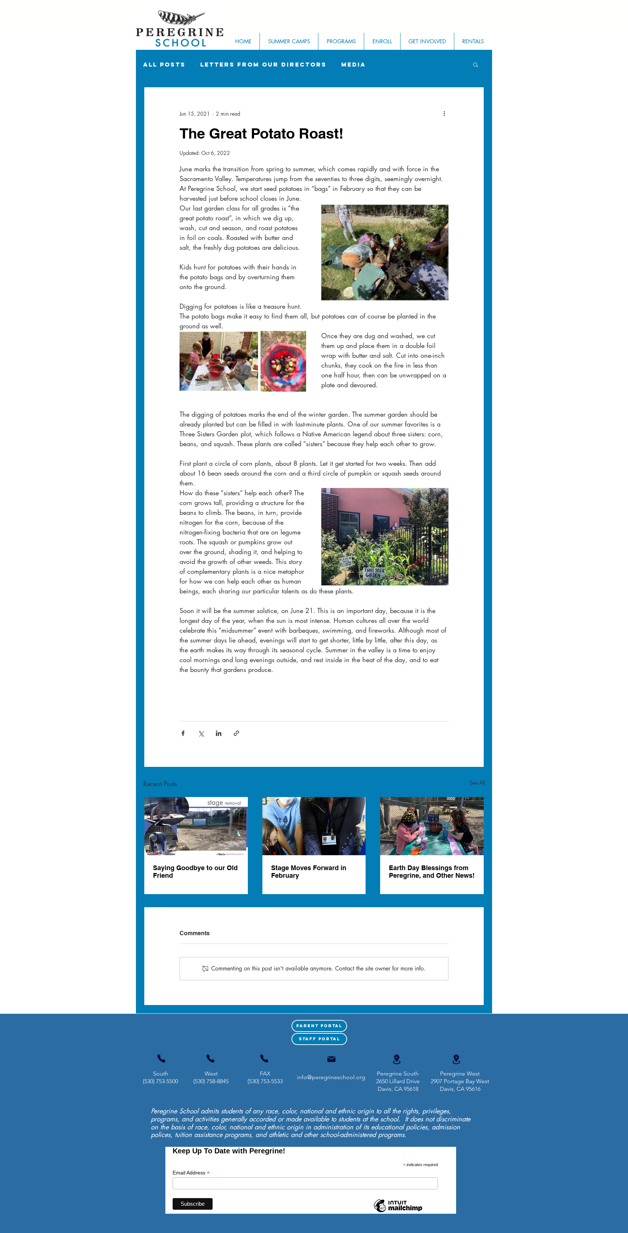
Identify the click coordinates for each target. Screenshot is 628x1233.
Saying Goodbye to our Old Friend (195, 871)
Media (353, 64)
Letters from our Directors (263, 64)
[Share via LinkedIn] (218, 733)
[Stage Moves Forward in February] (314, 826)
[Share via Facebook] (183, 733)
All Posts (164, 64)
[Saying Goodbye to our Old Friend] (196, 826)
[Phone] (161, 1058)
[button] (475, 64)
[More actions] (444, 113)
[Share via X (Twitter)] (200, 733)
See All (477, 782)
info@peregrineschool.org (331, 1077)
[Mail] (331, 1059)
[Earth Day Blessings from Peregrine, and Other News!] (432, 826)
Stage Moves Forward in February (308, 871)
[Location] (396, 1059)
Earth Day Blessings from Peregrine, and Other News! (432, 871)
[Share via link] (236, 733)
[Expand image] (384, 252)
